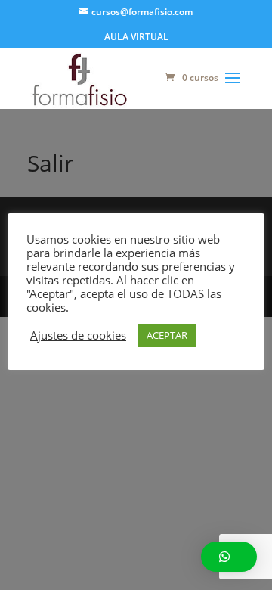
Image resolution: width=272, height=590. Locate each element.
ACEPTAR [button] (167, 335)
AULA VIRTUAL (136, 38)
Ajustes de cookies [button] (78, 335)
